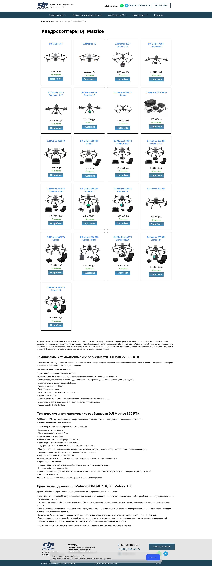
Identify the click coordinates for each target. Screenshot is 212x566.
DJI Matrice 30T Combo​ (156, 92)
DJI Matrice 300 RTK (156, 189)
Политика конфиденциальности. (106, 563)
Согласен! (153, 557)
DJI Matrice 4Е (89, 44)
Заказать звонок (161, 546)
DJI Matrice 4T (55, 44)
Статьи (158, 563)
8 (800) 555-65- (128, 549)
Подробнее (56, 78)
